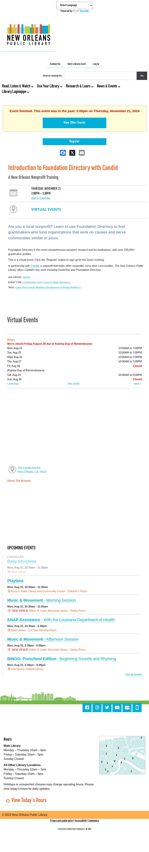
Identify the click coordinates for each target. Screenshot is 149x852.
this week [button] (73, 383)
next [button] (137, 383)
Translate (84, 11)
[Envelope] (127, 707)
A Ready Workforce (70, 287)
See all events (133, 674)
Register (74, 141)
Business (64, 282)
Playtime (15, 581)
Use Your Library (48, 86)
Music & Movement (41, 600)
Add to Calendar (40, 198)
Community (29, 282)
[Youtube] (117, 707)
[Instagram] (97, 707)
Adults (26, 277)
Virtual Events (46, 209)
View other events (74, 123)
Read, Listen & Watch (16, 86)
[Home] (29, 35)
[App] (137, 707)
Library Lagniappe (14, 92)
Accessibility (80, 820)
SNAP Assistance (61, 619)
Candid (35, 265)
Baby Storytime (21, 561)
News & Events (107, 86)
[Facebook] (87, 707)
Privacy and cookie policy (61, 820)
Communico (93, 820)
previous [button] (13, 383)
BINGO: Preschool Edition (61, 658)
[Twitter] (107, 707)
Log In (96, 64)
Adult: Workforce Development (44, 287)
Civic (39, 282)
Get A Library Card (77, 64)
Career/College (51, 282)
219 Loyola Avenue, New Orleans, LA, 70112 (32, 469)
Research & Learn (78, 86)
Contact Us (55, 64)
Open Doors (22, 287)
